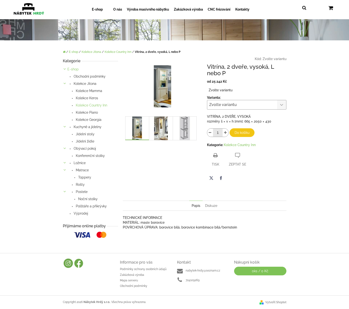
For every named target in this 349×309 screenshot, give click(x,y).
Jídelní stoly (85, 134)
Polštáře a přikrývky (91, 206)
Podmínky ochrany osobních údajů (143, 269)
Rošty (80, 184)
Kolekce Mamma (88, 91)
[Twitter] (211, 178)
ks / (260, 271)
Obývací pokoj (84, 148)
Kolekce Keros (86, 98)
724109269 (193, 280)
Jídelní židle (84, 141)
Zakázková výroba (132, 275)
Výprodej (80, 213)
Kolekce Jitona (84, 84)
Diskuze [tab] (211, 206)
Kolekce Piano (86, 112)
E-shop (73, 69)
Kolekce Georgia (88, 120)
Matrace (82, 170)
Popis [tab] (196, 206)
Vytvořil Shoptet (275, 302)
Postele (81, 192)
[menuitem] (100, 9)
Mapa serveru (129, 280)
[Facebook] (221, 178)
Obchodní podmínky (89, 76)
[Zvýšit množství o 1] (225, 133)
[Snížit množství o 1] (210, 133)
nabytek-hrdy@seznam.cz (203, 270)
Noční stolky (87, 199)
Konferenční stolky (90, 156)
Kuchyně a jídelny (87, 127)
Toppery (84, 177)
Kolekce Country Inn (91, 105)
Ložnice (79, 163)
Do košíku (242, 133)
